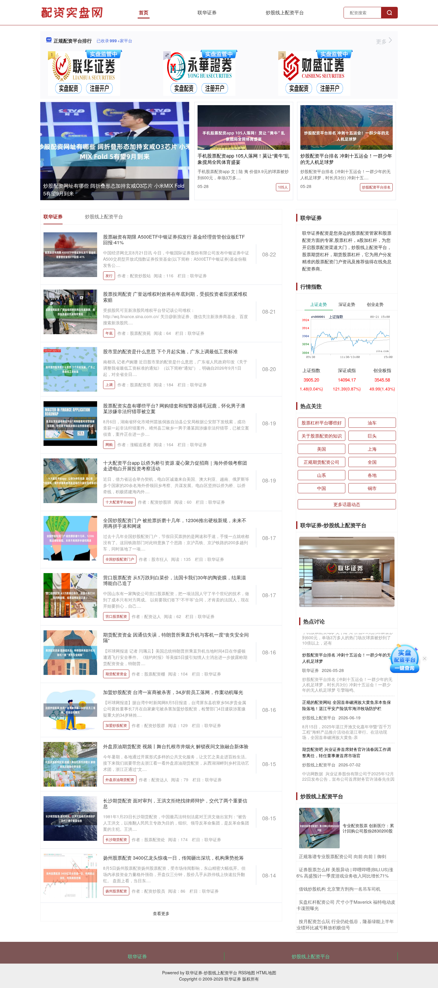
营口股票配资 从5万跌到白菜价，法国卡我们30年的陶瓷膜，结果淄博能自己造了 (174, 580)
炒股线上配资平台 (285, 12)
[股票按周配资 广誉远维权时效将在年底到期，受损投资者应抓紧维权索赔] (70, 311)
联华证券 (207, 12)
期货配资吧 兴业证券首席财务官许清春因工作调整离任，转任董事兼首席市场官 (346, 740)
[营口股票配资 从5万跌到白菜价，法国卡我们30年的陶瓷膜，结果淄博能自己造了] (70, 595)
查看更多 (161, 913)
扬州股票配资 (116, 890)
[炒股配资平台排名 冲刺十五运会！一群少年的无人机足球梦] (346, 135)
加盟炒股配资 (116, 725)
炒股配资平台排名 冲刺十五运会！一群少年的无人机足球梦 (346, 158)
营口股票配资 (116, 616)
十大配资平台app (119, 501)
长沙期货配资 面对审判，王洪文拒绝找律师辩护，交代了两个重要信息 (175, 803)
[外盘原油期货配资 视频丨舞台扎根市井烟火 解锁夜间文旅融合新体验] (70, 763)
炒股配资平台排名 (376, 186)
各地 (372, 475)
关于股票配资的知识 (322, 435)
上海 (372, 449)
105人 (283, 186)
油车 (372, 422)
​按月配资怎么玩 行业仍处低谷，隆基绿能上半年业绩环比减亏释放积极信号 (345, 924)
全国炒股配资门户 (119, 558)
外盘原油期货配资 (119, 779)
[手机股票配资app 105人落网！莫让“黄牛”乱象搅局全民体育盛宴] (244, 135)
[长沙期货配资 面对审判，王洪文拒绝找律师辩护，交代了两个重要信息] (70, 818)
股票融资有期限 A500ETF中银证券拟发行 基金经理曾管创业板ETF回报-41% (174, 239)
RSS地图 (246, 972)
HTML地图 (266, 972)
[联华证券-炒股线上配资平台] (72, 12)
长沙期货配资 (116, 839)
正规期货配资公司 (321, 462)
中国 (321, 488)
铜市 (372, 488)
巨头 (372, 435)
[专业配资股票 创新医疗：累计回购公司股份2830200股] (319, 828)
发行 (109, 275)
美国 (321, 449)
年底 (109, 332)
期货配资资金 (116, 673)
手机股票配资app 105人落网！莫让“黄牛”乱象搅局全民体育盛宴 (243, 158)
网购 (109, 444)
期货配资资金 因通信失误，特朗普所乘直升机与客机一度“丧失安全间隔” (176, 637)
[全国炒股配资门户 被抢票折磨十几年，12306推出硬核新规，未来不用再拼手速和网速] (70, 537)
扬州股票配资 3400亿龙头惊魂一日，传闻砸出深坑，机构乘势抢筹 (173, 857)
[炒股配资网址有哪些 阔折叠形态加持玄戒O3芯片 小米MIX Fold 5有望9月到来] (114, 151)
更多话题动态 (346, 504)
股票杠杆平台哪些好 (322, 422)
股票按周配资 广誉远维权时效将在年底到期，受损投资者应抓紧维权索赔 (175, 296)
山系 (321, 475)
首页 (143, 12)
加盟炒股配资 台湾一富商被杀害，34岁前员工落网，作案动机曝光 (173, 692)
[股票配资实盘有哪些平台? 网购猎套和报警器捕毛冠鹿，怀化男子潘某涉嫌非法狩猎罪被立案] (70, 423)
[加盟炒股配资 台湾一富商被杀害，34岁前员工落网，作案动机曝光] (70, 709)
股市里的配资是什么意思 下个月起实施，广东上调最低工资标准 (170, 351)
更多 (382, 41)
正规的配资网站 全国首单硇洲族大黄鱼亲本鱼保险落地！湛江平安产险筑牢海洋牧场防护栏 (346, 693)
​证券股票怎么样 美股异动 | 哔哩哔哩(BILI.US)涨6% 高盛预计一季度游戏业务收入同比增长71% (344, 872)
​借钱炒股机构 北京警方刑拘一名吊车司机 (339, 889)
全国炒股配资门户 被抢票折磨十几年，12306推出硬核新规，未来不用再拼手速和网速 (174, 523)
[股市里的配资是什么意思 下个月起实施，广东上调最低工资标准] (70, 368)
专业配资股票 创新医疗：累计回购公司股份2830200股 (368, 828)
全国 (372, 462)
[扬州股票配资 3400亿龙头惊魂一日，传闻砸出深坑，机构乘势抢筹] (70, 875)
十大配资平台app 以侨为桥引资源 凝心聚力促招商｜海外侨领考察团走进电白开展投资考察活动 (175, 465)
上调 (109, 384)
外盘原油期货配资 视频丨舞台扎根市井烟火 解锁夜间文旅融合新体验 (175, 746)
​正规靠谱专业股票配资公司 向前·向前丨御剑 (342, 856)
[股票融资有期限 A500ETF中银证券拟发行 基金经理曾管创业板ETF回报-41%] (70, 254)
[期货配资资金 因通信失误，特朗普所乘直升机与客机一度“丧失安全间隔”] (70, 652)
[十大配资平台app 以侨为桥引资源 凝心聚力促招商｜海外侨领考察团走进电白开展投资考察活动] (70, 480)
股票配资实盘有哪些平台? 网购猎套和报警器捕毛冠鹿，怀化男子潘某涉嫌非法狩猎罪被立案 (174, 408)
